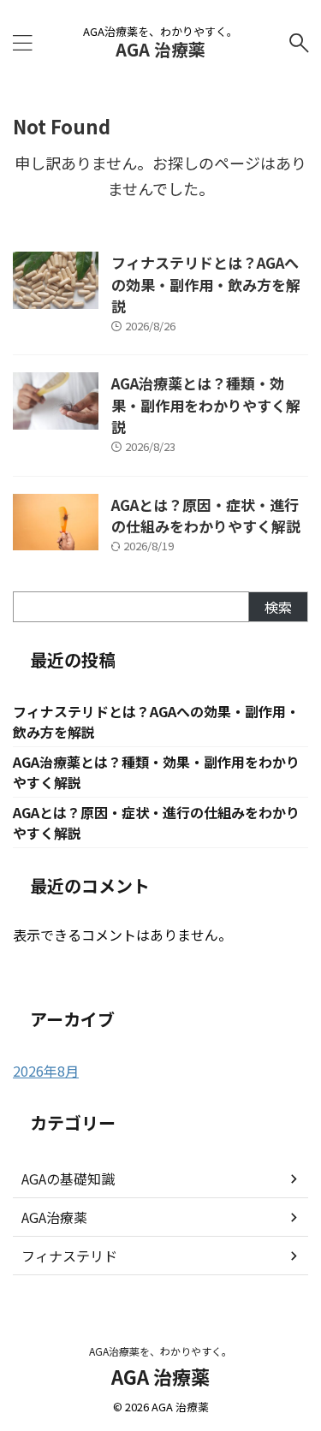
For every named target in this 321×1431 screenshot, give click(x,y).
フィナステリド (69, 1255)
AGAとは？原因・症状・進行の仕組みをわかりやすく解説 (205, 515)
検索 (278, 607)
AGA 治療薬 (160, 49)
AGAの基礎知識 (68, 1178)
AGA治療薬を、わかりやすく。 (160, 1351)
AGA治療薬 (54, 1217)
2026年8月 (46, 1070)
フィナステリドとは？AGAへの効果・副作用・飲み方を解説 (205, 284)
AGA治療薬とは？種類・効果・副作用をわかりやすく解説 (205, 404)
